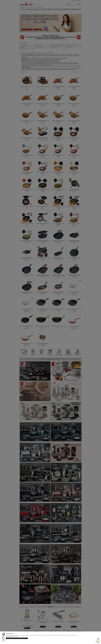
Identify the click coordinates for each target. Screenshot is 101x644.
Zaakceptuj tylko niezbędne (7, 638)
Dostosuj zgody (16, 638)
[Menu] (5, 632)
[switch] (3, 640)
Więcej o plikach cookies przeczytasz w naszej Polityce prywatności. (10, 636)
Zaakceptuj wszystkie (24, 638)
